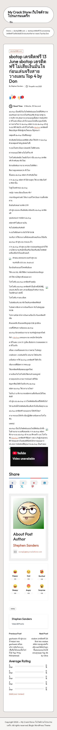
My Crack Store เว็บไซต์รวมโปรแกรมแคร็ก (28, 14)
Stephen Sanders (26, 545)
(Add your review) (16, 694)
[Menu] (11, 22)
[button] (18, 624)
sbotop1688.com (16, 51)
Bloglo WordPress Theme (39, 725)
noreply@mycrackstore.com (30, 552)
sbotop (37, 127)
